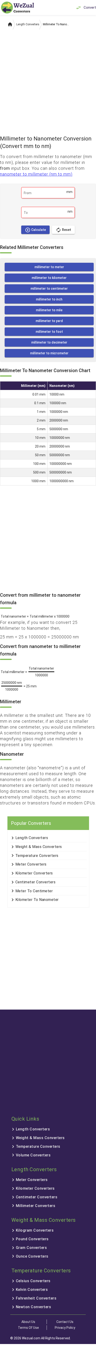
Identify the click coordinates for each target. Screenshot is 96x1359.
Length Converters (27, 24)
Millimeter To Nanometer (57, 24)
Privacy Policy (65, 1327)
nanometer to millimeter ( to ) (36, 174)
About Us (28, 1322)
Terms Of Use (28, 1327)
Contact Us (64, 1322)
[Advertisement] (48, 81)
